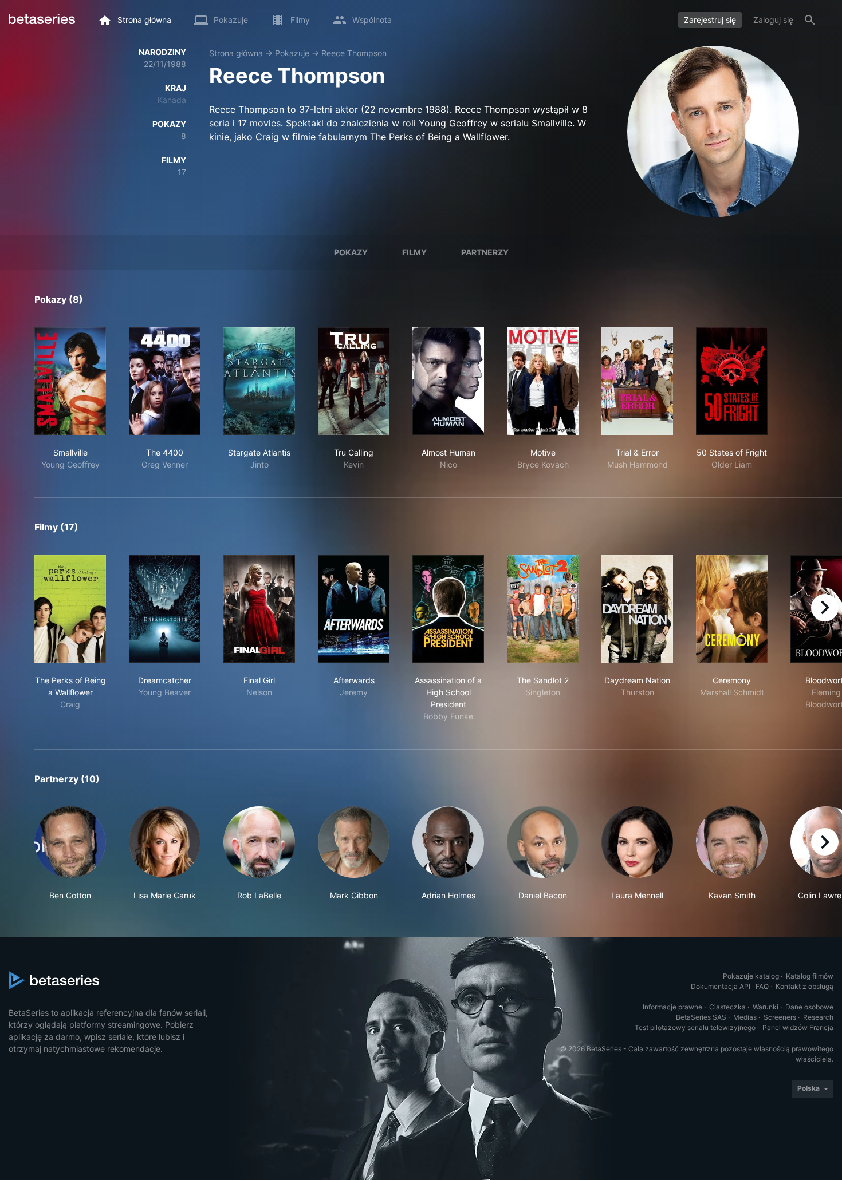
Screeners (780, 1017)
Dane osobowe (809, 1007)
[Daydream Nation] (637, 609)
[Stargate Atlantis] (259, 381)
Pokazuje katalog (751, 976)
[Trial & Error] (637, 381)
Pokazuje (292, 53)
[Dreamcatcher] (164, 609)
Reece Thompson (354, 53)
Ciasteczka (727, 1007)
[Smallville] (70, 381)
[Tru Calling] (353, 381)
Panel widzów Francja (797, 1027)
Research (818, 1017)
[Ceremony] (732, 609)
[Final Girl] (259, 609)
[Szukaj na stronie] (810, 20)
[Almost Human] (448, 381)
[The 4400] (164, 381)
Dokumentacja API (720, 986)
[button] (70, 853)
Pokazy (351, 252)
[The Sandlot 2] (543, 609)
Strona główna (236, 53)
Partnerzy (485, 252)
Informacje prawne (672, 1007)
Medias (745, 1017)
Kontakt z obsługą (804, 986)
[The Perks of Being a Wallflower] (70, 609)
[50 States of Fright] (732, 381)
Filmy (414, 252)
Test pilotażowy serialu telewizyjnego (695, 1027)
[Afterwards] (353, 609)
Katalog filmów (809, 976)
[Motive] (543, 381)
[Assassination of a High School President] (448, 609)
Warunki (765, 1007)
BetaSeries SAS (701, 1017)
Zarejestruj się (710, 20)
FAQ (762, 986)
